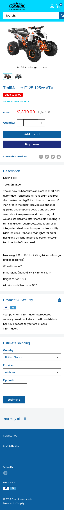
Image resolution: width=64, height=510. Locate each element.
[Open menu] (4, 6)
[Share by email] (59, 156)
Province (8, 365)
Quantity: (9, 122)
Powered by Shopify (13, 503)
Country (8, 350)
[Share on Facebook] (41, 156)
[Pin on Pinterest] (47, 156)
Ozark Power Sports (16, 101)
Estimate (14, 400)
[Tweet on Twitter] (53, 156)
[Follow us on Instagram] (5, 473)
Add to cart (32, 134)
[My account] (52, 6)
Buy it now (32, 144)
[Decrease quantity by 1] (20, 123)
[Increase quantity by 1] (41, 123)
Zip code (8, 380)
